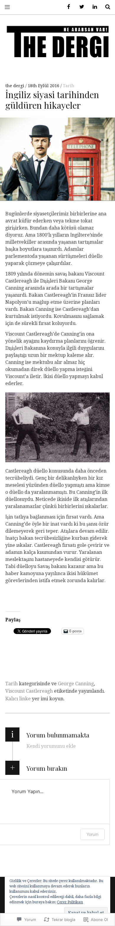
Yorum (92, 834)
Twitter (80, 7)
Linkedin (92, 7)
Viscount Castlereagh (29, 691)
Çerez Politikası (70, 902)
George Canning (76, 683)
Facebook (67, 7)
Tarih (68, 85)
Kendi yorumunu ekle (51, 746)
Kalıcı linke (18, 698)
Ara (105, 7)
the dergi (15, 85)
